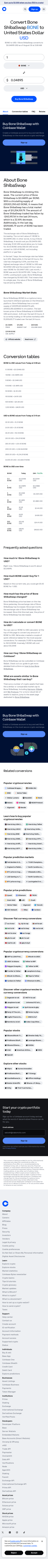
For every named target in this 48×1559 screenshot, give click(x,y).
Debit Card (7, 1370)
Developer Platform (11, 1424)
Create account (9, 1324)
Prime (5, 1399)
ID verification (8, 1327)
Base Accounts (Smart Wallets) (16, 1438)
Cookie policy (8, 1246)
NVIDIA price (8, 1516)
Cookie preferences (11, 1249)
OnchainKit (7, 1456)
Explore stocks (9, 1267)
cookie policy (15, 1541)
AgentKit (6, 1470)
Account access (9, 1338)
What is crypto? (9, 1295)
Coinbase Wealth (9, 1363)
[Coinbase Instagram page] (17, 1532)
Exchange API (8, 1480)
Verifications (8, 1463)
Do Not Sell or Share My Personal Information (22, 1253)
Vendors (6, 1239)
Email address (8, 1127)
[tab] (5, 111)
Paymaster (7, 1452)
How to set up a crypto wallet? (15, 1302)
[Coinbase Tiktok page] (24, 1532)
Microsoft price (9, 1524)
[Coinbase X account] (3, 1532)
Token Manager (9, 1392)
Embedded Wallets (10, 1435)
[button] (43, 9)
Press (4, 1228)
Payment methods (10, 1334)
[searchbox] (24, 88)
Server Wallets (9, 1431)
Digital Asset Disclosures (13, 1256)
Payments (6, 1388)
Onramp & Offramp (10, 1442)
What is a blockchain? (11, 1299)
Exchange (6, 1406)
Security (6, 1232)
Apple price (7, 1520)
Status (5, 1345)
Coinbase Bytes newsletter (14, 1274)
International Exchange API (14, 1484)
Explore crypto (8, 1264)
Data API (6, 1459)
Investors (6, 1235)
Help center (7, 1317)
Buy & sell (6, 1353)
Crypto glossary (9, 1285)
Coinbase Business (10, 1385)
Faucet (5, 1477)
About (5, 1214)
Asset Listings (8, 1381)
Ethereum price (9, 1502)
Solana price (7, 1505)
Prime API (6, 1487)
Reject (14, 1553)
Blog (4, 1225)
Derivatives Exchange (12, 1413)
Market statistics (10, 1271)
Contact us (7, 1320)
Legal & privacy (9, 1242)
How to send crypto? (11, 1306)
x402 (4, 1445)
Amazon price (8, 1527)
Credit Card (7, 1367)
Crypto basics (8, 1278)
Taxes (4, 1309)
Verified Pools (8, 1417)
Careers (5, 1218)
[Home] (4, 9)
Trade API (6, 1449)
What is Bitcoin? (9, 1292)
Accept (34, 1553)
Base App (6, 1356)
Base (4, 1428)
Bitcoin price (8, 1498)
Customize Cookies (30, 1546)
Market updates (9, 1288)
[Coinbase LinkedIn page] (10, 1532)
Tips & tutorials (9, 1281)
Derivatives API (9, 1491)
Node (4, 1466)
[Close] (42, 1541)
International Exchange (12, 1410)
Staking (5, 1403)
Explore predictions (11, 1374)
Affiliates (6, 1221)
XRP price (6, 1509)
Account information (11, 1331)
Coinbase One (8, 1360)
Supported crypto (10, 1342)
